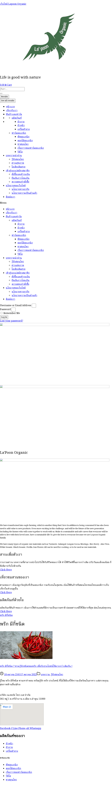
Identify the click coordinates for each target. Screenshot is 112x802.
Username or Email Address (15, 305)
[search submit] (1, 93)
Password (5, 309)
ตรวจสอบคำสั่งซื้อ (20, 182)
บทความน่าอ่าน (14, 156)
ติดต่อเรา (10, 197)
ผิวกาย (21, 122)
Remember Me (11, 313)
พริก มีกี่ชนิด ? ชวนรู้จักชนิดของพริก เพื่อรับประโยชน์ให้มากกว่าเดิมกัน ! (36, 666)
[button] (56, 203)
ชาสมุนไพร (23, 144)
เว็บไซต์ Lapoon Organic (13, 4)
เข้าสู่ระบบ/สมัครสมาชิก (18, 171)
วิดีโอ (20, 152)
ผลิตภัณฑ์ (17, 118)
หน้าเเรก (10, 107)
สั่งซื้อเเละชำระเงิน (21, 174)
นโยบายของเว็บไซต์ (16, 186)
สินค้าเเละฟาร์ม (14, 114)
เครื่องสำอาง (24, 129)
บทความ (45, 675)
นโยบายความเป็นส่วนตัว (24, 193)
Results (4, 96)
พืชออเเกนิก (23, 137)
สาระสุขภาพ (18, 163)
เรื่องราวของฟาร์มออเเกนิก (31, 148)
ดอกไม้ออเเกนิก (25, 141)
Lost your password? (11, 321)
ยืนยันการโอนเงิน (20, 178)
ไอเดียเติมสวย (18, 167)
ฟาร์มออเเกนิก (19, 133)
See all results (7, 100)
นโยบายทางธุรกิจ (20, 189)
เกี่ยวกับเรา (12, 111)
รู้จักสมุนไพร (18, 159)
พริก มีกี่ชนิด (6, 615)
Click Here (6, 570)
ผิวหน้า (21, 125)
